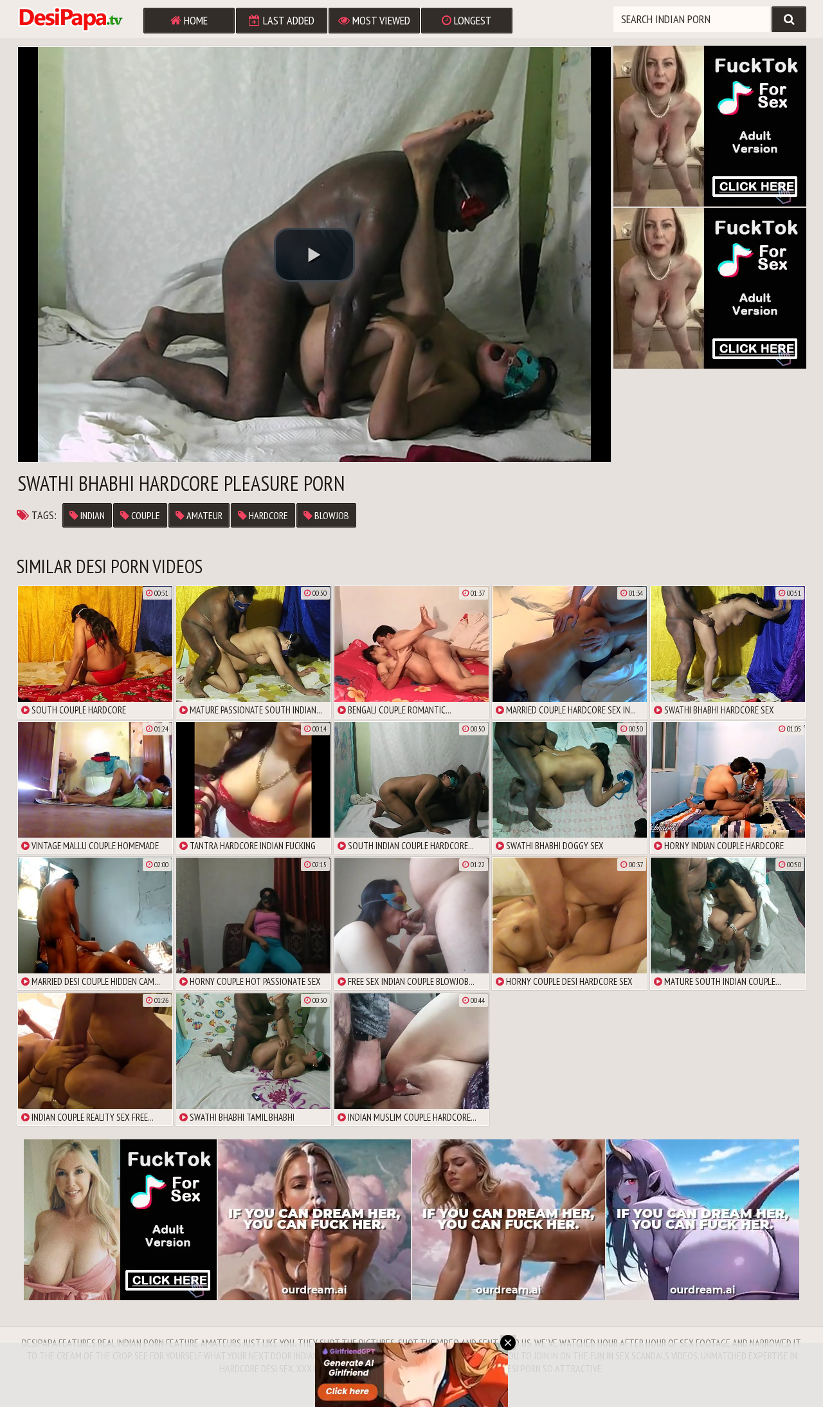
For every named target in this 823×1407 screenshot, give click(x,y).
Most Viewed (380, 20)
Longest (471, 20)
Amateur (203, 515)
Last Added (287, 20)
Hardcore (267, 515)
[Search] (789, 19)
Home (194, 20)
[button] (314, 255)
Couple (144, 515)
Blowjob (330, 515)
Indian (91, 515)
